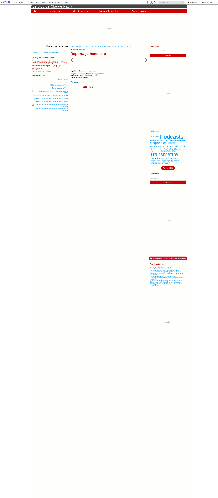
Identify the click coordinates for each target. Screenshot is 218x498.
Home (35, 10)
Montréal (155, 158)
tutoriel (152, 149)
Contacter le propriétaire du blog (45, 53)
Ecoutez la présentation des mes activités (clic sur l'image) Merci (166, 284)
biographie (172, 143)
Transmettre (54, 11)
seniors (179, 146)
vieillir (161, 140)
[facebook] (147, 2)
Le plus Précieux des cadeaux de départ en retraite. (167, 280)
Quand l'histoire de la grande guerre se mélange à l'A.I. (168, 272)
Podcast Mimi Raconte (110, 11)
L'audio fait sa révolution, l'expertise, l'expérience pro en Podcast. (167, 274)
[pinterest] (155, 2)
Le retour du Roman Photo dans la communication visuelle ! (166, 278)
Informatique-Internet (169, 151)
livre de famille (154, 136)
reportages (167, 161)
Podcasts (171, 137)
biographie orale (155, 151)
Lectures (172, 163)
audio (163, 158)
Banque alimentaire (177, 140)
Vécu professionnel (172, 158)
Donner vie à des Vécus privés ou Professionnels (166, 282)
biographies (158, 143)
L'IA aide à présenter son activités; (161, 269)
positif (176, 161)
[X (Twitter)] (151, 2)
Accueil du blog (37, 70)
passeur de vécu (155, 146)
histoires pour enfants (159, 163)
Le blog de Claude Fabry (79, 47)
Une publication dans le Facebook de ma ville (165, 270)
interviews (167, 146)
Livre (157, 149)
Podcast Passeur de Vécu (82, 11)
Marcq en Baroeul (155, 161)
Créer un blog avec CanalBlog (41, 71)
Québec (176, 149)
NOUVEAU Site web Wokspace (160, 267)
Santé (166, 140)
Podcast (179, 163)
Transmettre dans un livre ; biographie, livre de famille (110, 47)
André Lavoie (139, 11)
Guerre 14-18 (165, 149)
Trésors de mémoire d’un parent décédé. (163, 276)
